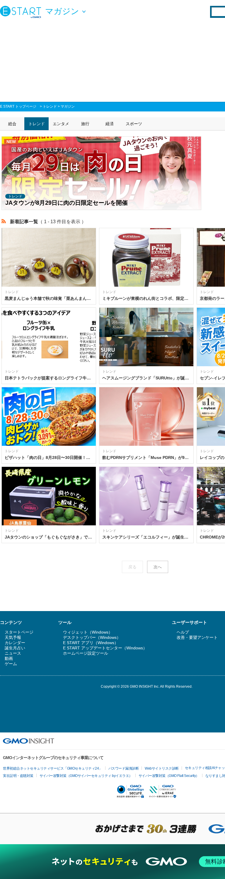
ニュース (13, 653)
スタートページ (19, 632)
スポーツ (134, 123)
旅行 (85, 123)
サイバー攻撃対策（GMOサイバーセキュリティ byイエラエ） (86, 776)
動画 (9, 658)
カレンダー (15, 642)
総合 (12, 123)
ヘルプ (183, 632)
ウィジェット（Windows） (87, 632)
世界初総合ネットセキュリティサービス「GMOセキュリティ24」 (52, 768)
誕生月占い (15, 648)
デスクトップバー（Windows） (92, 637)
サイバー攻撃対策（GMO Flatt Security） (169, 776)
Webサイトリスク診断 (162, 768)
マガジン (68, 106)
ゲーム (11, 663)
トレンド (50, 106)
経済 (109, 123)
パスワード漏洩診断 (123, 768)
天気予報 (13, 637)
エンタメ (61, 123)
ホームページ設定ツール (85, 653)
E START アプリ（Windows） (90, 642)
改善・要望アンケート (197, 637)
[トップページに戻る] (22, 11)
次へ (158, 567)
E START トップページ (18, 106)
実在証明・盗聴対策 (18, 776)
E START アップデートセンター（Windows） (105, 648)
